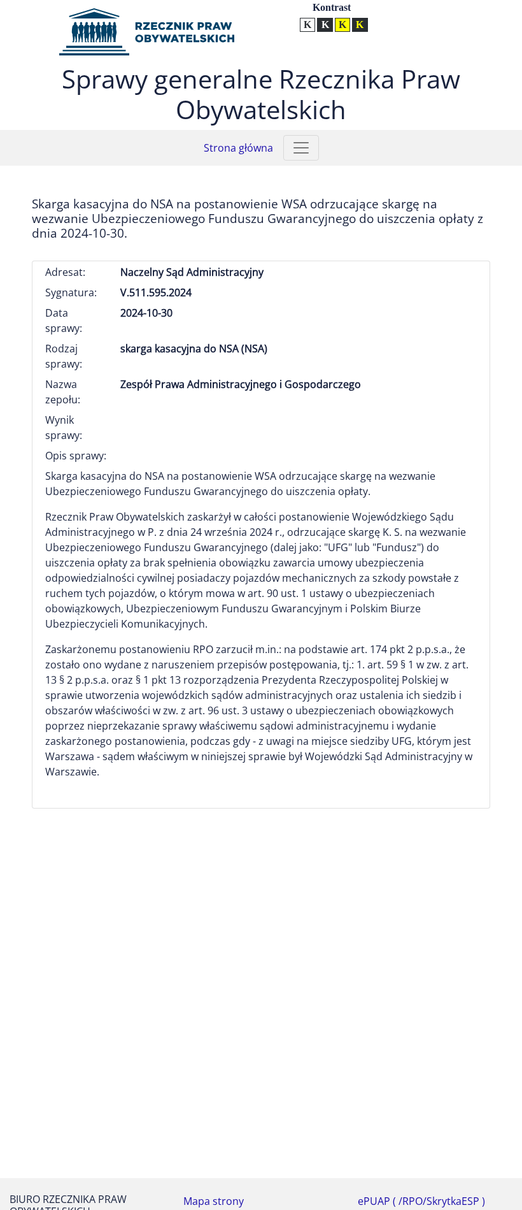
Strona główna (238, 148)
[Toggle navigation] (301, 148)
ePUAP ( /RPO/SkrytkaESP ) (421, 1201)
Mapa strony (213, 1201)
